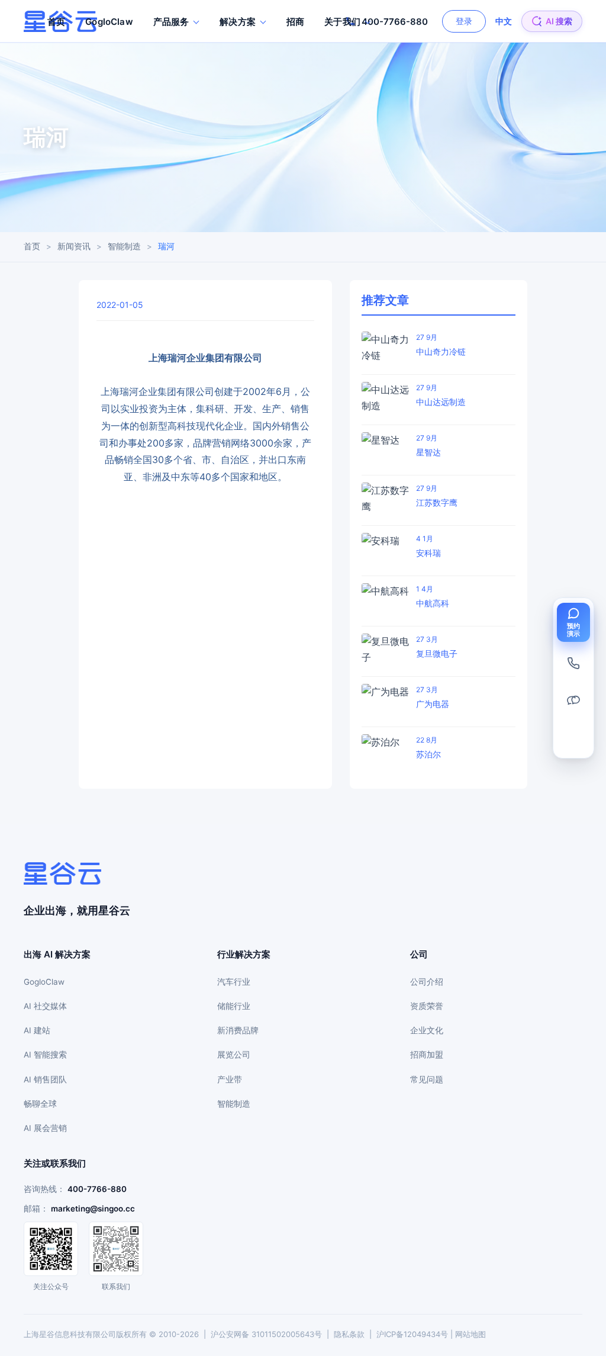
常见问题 (426, 1079)
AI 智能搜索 (45, 1054)
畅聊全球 (40, 1103)
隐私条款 (349, 1334)
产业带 (229, 1079)
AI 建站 (37, 1030)
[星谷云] (62, 873)
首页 (56, 21)
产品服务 (171, 21)
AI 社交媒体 (45, 1006)
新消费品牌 (238, 1030)
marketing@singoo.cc (93, 1208)
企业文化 (426, 1030)
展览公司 (233, 1054)
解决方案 (238, 21)
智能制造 (124, 246)
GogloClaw (109, 21)
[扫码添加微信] (573, 699)
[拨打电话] (573, 663)
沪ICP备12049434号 (412, 1334)
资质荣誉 (426, 1006)
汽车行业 (233, 982)
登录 (464, 21)
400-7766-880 (97, 1189)
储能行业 (233, 1006)
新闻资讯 (74, 246)
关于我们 (342, 21)
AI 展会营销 (45, 1128)
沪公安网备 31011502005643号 (266, 1334)
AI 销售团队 (45, 1079)
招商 (295, 21)
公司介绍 (426, 982)
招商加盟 (426, 1054)
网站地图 (470, 1334)
